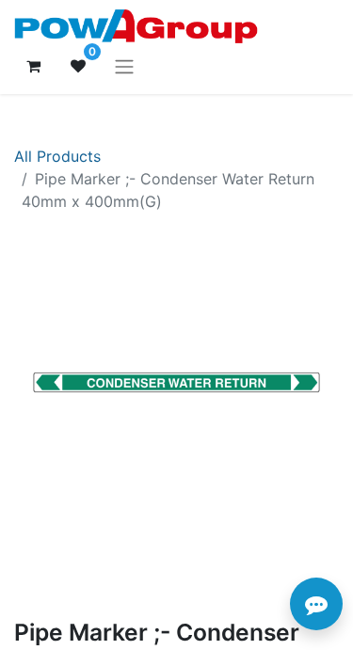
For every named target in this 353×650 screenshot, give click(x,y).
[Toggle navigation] (124, 66)
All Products (57, 156)
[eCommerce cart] (33, 66)
